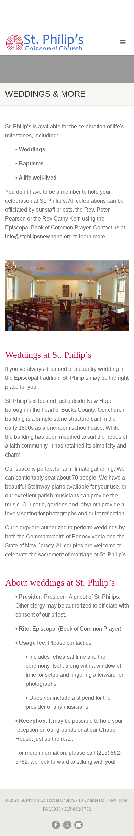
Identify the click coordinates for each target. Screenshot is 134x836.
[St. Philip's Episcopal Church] (44, 43)
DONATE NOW (67, 21)
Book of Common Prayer (90, 629)
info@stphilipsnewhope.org (38, 236)
